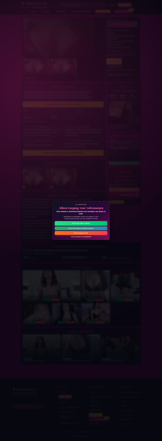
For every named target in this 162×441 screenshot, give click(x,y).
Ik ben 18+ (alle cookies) (81, 223)
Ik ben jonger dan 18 (81, 233)
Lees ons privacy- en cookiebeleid (81, 236)
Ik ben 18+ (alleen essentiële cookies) (81, 228)
